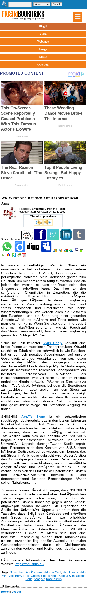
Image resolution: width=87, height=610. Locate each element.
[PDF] (24, 255)
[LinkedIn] (66, 239)
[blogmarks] (82, 251)
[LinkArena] (3, 255)
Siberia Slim (67, 576)
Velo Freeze (70, 572)
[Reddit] (27, 239)
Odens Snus (49, 576)
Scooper (39, 579)
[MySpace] (46, 251)
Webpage (43, 42)
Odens (35, 576)
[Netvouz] (14, 255)
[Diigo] (20, 251)
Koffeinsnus (54, 579)
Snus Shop (17, 572)
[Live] (55, 251)
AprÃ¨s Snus (34, 572)
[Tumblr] (79, 239)
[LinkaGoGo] (9, 255)
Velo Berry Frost (19, 576)
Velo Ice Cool (52, 572)
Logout (16, 591)
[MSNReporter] (61, 251)
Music (43, 57)
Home (5, 591)
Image (43, 49)
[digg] (33, 251)
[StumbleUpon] (71, 251)
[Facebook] (40, 239)
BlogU (43, 26)
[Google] (66, 251)
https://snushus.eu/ (29, 564)
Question (43, 65)
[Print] (19, 255)
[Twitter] (53, 239)
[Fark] (77, 251)
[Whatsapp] (7, 251)
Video (43, 34)
